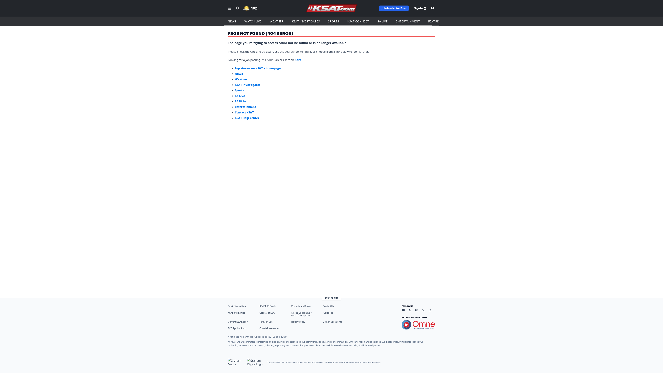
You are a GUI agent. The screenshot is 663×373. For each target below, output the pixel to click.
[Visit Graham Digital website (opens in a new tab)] (255, 362)
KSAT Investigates (306, 21)
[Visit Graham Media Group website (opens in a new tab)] (236, 362)
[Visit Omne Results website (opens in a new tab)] (418, 325)
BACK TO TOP (331, 298)
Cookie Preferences (269, 328)
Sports (333, 21)
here (298, 60)
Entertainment (408, 21)
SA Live (382, 21)
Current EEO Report (238, 322)
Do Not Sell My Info (332, 322)
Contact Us (328, 306)
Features (435, 21)
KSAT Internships (236, 313)
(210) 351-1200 (278, 337)
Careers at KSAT (268, 313)
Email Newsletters (237, 306)
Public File (328, 313)
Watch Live (253, 21)
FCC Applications (237, 328)
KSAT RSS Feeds (268, 306)
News (232, 21)
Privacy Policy (298, 322)
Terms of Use (266, 322)
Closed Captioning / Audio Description (301, 314)
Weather (277, 21)
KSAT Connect (358, 21)
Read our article (324, 345)
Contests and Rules (301, 306)
